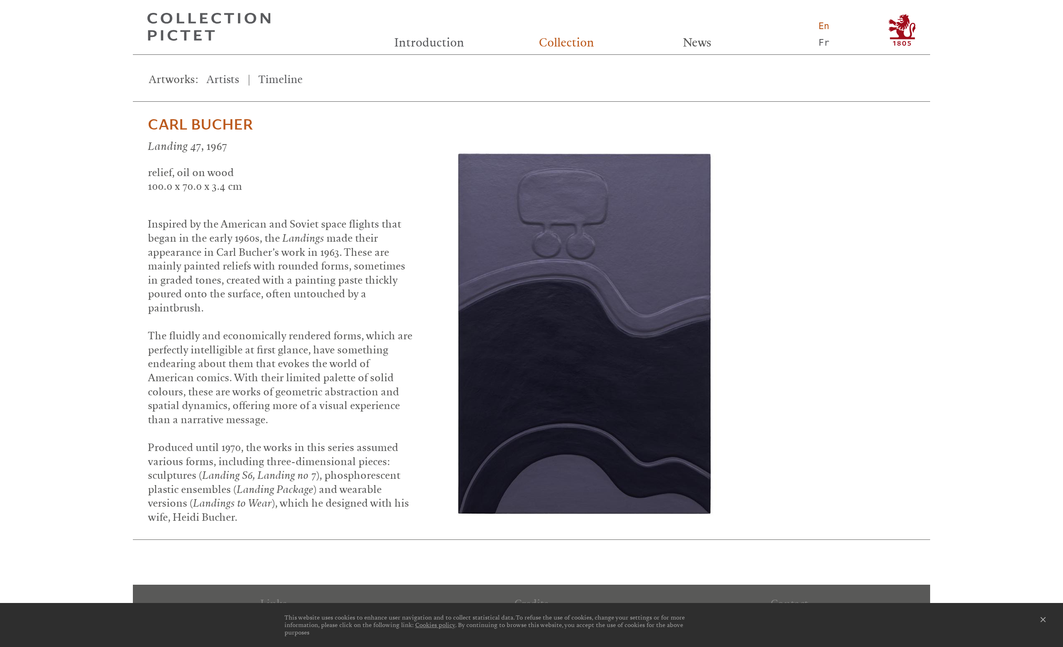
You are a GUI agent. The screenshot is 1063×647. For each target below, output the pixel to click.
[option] (684, 326)
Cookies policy (435, 625)
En (823, 26)
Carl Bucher (200, 125)
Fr (823, 42)
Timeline (280, 79)
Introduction (429, 42)
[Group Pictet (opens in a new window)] (902, 30)
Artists (222, 79)
